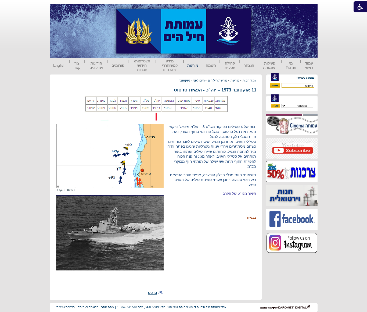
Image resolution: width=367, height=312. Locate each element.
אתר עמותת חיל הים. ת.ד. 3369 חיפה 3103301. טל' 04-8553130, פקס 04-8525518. (173, 307)
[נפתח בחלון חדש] (292, 134)
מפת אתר (107, 307)
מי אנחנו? (291, 65)
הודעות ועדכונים (96, 65)
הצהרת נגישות (65, 307)
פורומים (117, 65)
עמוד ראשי (309, 65)
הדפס (152, 293)
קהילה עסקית (230, 65)
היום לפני (199, 80)
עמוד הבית (249, 80)
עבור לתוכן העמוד (261, 9)
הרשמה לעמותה (88, 307)
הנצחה (248, 65)
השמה (211, 65)
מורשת (192, 65)
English (59, 65)
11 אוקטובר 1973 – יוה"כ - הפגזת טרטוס (215, 90)
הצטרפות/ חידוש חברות (142, 65)
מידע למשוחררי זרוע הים (170, 65)
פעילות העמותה (269, 65)
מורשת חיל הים (217, 80)
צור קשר (77, 65)
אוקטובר (184, 80)
